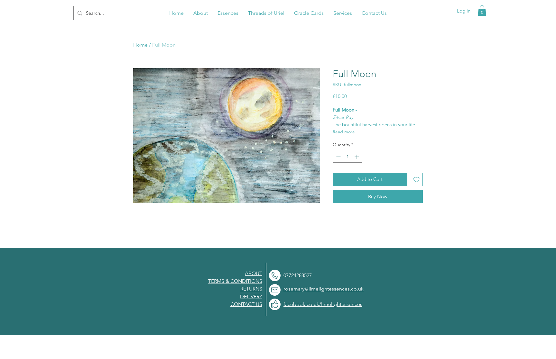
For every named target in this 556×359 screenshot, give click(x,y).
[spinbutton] (347, 156)
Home (140, 45)
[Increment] (357, 156)
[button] (481, 10)
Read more (344, 132)
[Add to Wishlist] (416, 179)
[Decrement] (338, 156)
